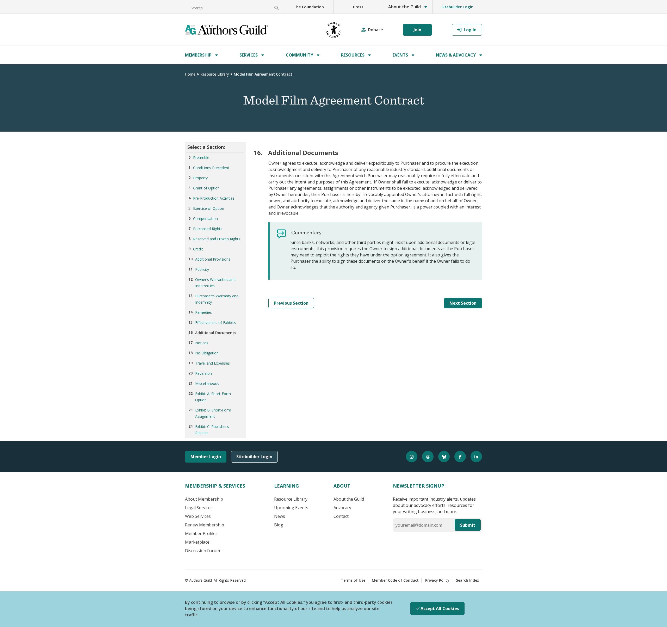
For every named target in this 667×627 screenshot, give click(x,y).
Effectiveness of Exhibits (215, 322)
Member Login (205, 456)
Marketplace (197, 542)
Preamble (201, 157)
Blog (278, 525)
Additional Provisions (212, 259)
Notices (201, 342)
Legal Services (199, 508)
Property (200, 177)
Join (417, 30)
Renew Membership (204, 525)
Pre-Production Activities (213, 198)
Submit (467, 525)
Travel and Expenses (212, 363)
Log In (470, 30)
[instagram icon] (409, 456)
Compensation (205, 218)
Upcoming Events (291, 508)
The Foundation (309, 6)
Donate (375, 30)
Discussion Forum (202, 551)
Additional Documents (215, 332)
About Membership (204, 499)
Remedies (203, 312)
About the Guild (349, 499)
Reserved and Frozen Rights (216, 238)
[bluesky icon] (442, 456)
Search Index (467, 580)
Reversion (203, 373)
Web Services (198, 516)
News (279, 516)
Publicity (202, 269)
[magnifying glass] (276, 8)
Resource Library (214, 74)
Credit (198, 249)
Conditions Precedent (211, 167)
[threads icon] (425, 456)
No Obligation (207, 353)
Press (358, 6)
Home (190, 74)
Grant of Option (206, 188)
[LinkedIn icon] (474, 456)
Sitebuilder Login (457, 6)
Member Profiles (201, 533)
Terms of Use (353, 580)
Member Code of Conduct (395, 580)
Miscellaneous (207, 383)
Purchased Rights (207, 228)
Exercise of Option (208, 208)
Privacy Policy (437, 580)
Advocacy (342, 508)
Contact (341, 516)
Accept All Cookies (439, 608)
